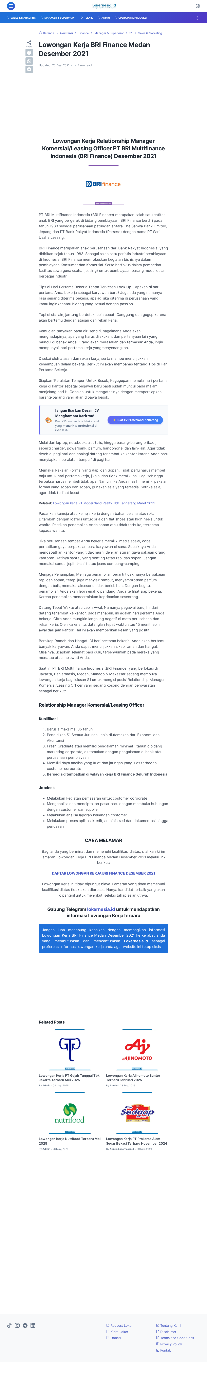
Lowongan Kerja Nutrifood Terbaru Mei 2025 (69, 1141)
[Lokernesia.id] (104, 6)
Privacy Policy (170, 1344)
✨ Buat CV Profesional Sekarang (135, 420)
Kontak (165, 1350)
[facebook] (29, 52)
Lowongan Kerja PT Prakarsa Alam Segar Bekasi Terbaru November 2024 (136, 1141)
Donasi (115, 1338)
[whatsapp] (29, 61)
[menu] (11, 6)
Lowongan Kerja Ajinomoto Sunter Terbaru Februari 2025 (133, 1077)
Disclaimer (167, 1332)
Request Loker (121, 1325)
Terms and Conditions (176, 1338)
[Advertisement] (103, 101)
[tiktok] (9, 1325)
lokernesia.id (101, 909)
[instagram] (17, 1325)
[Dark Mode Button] (197, 6)
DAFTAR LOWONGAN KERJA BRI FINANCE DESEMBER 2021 (103, 873)
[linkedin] (33, 1325)
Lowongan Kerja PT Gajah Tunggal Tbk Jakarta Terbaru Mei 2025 (69, 1077)
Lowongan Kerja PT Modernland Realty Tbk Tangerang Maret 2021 (104, 503)
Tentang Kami (170, 1325)
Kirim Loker (119, 1332)
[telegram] (29, 69)
